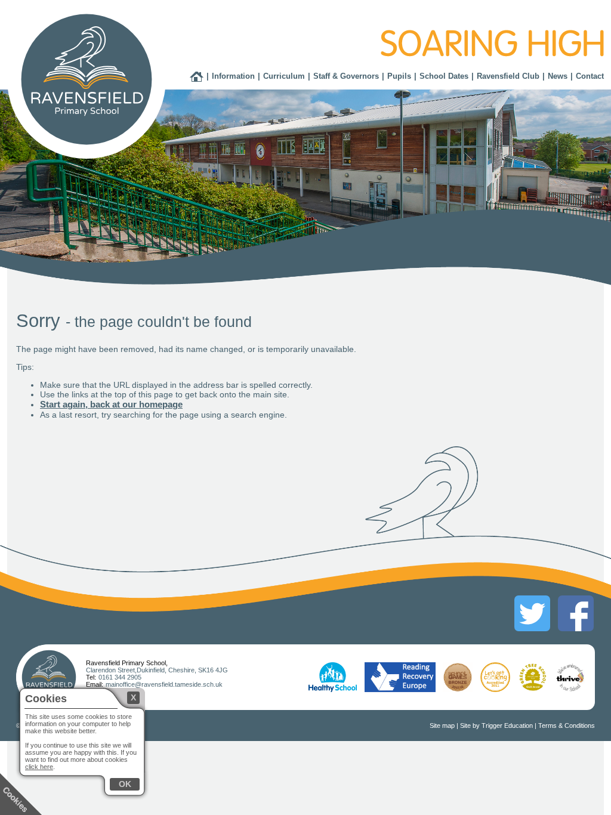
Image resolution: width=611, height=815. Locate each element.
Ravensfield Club (508, 76)
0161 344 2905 (119, 677)
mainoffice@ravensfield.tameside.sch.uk (164, 684)
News (557, 76)
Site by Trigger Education (496, 725)
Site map (442, 725)
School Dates (443, 76)
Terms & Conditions (566, 725)
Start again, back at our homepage (111, 404)
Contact (590, 76)
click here (39, 766)
